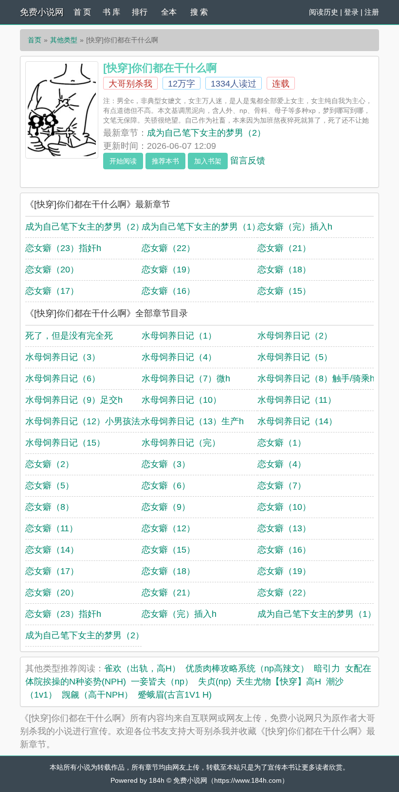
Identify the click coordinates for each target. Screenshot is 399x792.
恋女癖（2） (49, 464)
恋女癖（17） (52, 291)
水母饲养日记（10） (181, 400)
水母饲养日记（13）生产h (193, 421)
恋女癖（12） (168, 528)
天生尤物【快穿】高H (278, 681)
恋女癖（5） (49, 485)
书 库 (111, 12)
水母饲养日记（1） (179, 336)
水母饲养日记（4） (179, 357)
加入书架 (207, 161)
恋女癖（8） (49, 507)
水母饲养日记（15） (65, 443)
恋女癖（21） (284, 248)
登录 (351, 12)
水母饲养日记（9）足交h (74, 400)
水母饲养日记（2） (294, 336)
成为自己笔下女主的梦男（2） (206, 133)
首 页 (82, 12)
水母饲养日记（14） (297, 421)
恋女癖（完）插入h (294, 227)
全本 (169, 12)
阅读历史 (323, 12)
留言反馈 (247, 160)
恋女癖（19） (168, 269)
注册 (371, 12)
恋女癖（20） (52, 269)
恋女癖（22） (168, 248)
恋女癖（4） (281, 464)
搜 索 (199, 12)
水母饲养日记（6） (62, 378)
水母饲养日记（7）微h (186, 378)
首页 (34, 40)
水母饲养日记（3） (62, 357)
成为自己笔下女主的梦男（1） (201, 227)
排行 (139, 12)
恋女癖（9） (166, 507)
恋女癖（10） (284, 507)
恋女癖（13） (284, 528)
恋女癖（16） (168, 291)
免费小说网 (42, 12)
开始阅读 (123, 161)
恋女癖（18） (284, 269)
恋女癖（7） (281, 485)
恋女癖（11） (51, 528)
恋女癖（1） (281, 443)
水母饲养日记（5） (294, 357)
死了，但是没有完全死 (69, 336)
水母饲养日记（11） (296, 400)
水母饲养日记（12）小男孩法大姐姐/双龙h (108, 421)
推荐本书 (165, 161)
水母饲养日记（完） (181, 443)
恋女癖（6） (166, 485)
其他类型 (63, 40)
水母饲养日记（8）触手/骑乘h (316, 378)
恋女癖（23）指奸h (63, 248)
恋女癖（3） (166, 464)
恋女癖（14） (52, 550)
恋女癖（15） (284, 291)
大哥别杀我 (130, 84)
